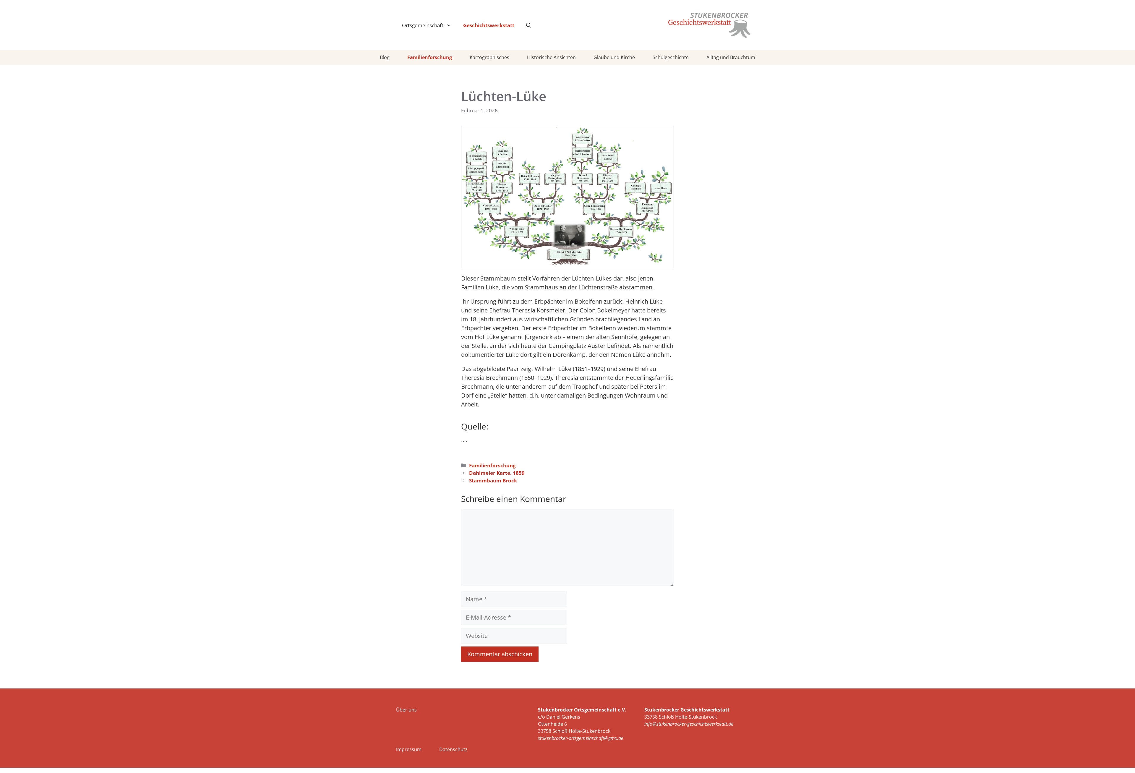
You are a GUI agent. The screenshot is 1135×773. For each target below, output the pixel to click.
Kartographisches (489, 57)
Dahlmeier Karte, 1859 (497, 472)
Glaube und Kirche (614, 57)
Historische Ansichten (551, 57)
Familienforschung (429, 57)
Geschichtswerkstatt (488, 25)
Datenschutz (453, 749)
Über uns (406, 709)
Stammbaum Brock (493, 480)
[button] (528, 25)
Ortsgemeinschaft (422, 25)
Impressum (408, 749)
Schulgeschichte (671, 57)
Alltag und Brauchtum (730, 57)
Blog (385, 57)
